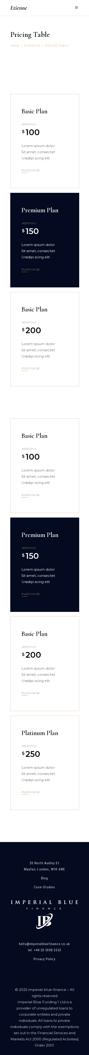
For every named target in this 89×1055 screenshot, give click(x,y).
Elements (32, 45)
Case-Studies (44, 887)
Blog (44, 878)
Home (14, 45)
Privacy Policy (44, 959)
